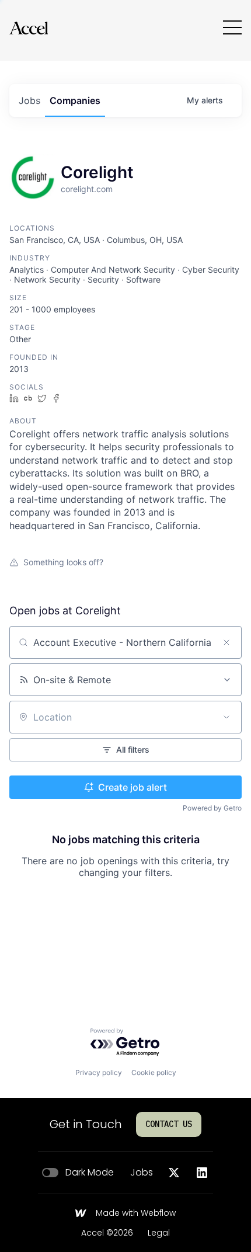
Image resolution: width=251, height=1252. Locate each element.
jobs (29, 100)
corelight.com (87, 189)
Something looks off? (63, 562)
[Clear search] (226, 642)
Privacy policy (98, 1072)
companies (75, 100)
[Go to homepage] (28, 27)
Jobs (141, 1172)
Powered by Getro (212, 808)
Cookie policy (153, 1072)
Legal (159, 1233)
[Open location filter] (226, 717)
